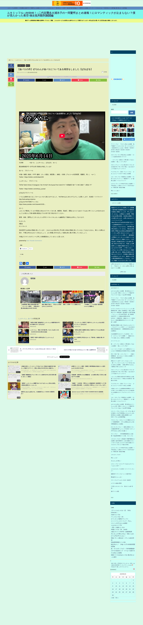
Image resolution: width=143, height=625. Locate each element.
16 (113, 589)
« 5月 (112, 597)
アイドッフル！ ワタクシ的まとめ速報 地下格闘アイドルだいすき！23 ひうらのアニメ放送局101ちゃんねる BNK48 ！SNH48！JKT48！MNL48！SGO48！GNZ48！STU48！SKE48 (123, 147)
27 (126, 592)
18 (119, 589)
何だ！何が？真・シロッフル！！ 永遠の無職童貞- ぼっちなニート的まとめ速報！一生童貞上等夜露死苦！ (123, 355)
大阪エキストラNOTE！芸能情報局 (121, 531)
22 (133, 589)
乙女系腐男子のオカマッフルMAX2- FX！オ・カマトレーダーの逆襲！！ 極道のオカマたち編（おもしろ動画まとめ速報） (122, 335)
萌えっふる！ (114, 457)
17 (116, 589)
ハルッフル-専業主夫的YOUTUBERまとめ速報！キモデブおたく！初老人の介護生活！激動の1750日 (122, 378)
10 (116, 586)
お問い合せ (123, 271)
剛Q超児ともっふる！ (116, 477)
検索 (112, 109)
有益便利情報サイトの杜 (118, 542)
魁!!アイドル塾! (115, 491)
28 (130, 592)
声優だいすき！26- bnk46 (119, 529)
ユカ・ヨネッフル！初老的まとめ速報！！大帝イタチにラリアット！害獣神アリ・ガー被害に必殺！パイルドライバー (122, 178)
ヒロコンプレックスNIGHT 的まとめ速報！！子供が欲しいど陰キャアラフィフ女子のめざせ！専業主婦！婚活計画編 (123, 185)
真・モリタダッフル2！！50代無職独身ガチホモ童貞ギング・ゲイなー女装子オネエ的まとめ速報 (123, 550)
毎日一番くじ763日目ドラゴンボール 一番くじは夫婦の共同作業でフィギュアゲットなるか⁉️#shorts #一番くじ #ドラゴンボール (123, 565)
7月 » (116, 597)
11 (119, 586)
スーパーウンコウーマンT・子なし (121, 521)
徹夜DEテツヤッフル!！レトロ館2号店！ (121, 473)
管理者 (105, 71)
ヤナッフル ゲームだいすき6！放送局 (121, 480)
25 (119, 592)
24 (116, 592)
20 (126, 589)
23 (113, 592)
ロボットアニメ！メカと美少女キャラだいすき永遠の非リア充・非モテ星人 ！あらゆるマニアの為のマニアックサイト (123, 371)
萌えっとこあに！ (115, 190)
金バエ (28, 65)
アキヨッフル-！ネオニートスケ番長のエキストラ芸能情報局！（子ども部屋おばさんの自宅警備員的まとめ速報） (123, 421)
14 (130, 586)
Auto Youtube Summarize (34, 240)
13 (126, 586)
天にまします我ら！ (116, 460)
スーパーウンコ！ (115, 340)
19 (123, 589)
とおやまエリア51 (116, 525)
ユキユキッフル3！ (116, 454)
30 (113, 595)
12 (123, 586)
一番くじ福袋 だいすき (118, 527)
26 (123, 592)
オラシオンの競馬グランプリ (119, 519)
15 (133, 586)
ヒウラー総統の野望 (116, 483)
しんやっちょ (21, 65)
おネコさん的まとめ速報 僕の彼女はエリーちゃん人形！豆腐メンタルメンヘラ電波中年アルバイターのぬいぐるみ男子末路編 (122, 292)
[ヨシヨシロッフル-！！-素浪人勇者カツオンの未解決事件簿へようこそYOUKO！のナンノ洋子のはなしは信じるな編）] (123, 428)
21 (130, 589)
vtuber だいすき (115, 514)
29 (133, 592)
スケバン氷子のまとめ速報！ (119, 523)
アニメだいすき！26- (117, 516)
